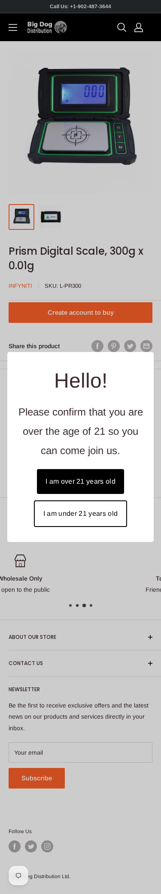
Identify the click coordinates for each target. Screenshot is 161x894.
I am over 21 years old (80, 481)
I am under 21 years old (80, 513)
